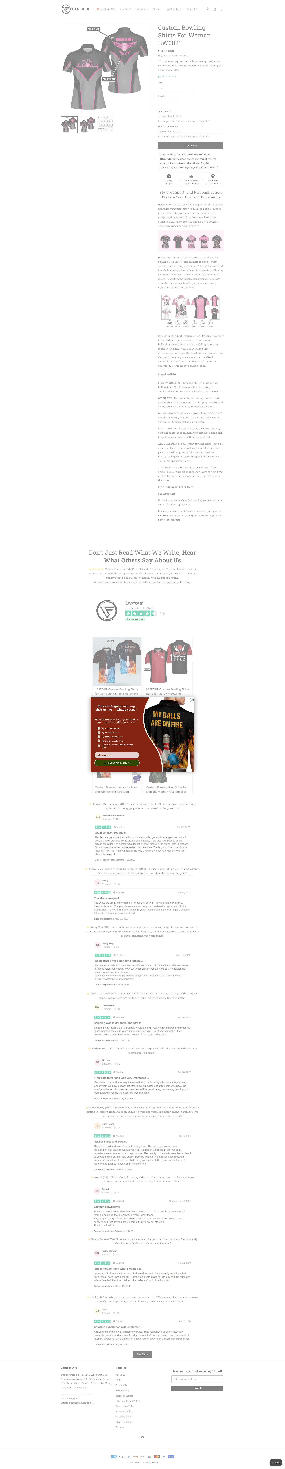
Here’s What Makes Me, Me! (117, 762)
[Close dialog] (192, 700)
